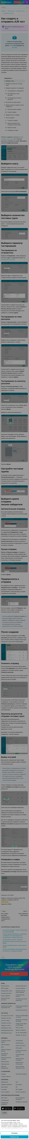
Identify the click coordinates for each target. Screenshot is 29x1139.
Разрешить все (14, 1137)
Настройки (15, 1133)
